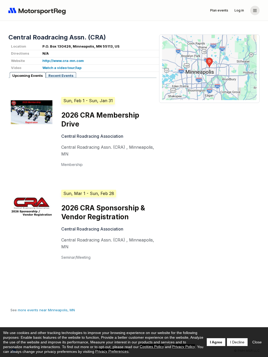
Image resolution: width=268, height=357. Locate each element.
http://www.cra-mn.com (63, 61)
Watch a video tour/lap (61, 68)
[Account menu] (255, 10)
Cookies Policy (152, 346)
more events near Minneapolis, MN (46, 310)
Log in (239, 10)
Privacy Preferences (112, 351)
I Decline (237, 342)
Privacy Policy (183, 346)
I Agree (216, 342)
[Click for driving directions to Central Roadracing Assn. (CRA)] (209, 67)
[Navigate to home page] (38, 10)
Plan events (219, 10)
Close (257, 342)
